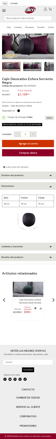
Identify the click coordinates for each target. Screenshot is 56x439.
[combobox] (28, 18)
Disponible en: (8, 110)
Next (52, 301)
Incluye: (6, 105)
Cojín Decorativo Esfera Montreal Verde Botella (30, 301)
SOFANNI (14, 3)
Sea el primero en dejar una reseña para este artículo (22, 102)
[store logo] (30, 10)
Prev (3, 301)
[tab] (28, 175)
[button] (33, 66)
